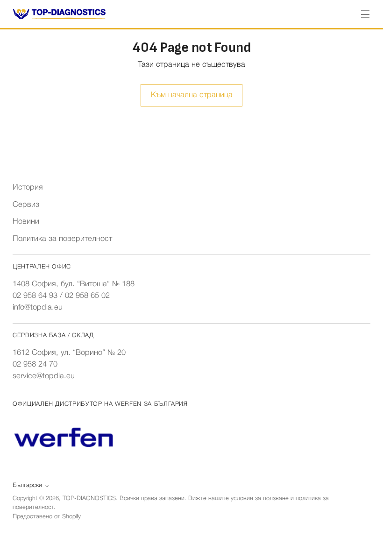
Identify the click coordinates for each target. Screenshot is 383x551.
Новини (26, 221)
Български (27, 485)
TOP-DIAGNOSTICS (89, 498)
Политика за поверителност (62, 238)
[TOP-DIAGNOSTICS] (59, 14)
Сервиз (26, 204)
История (28, 187)
